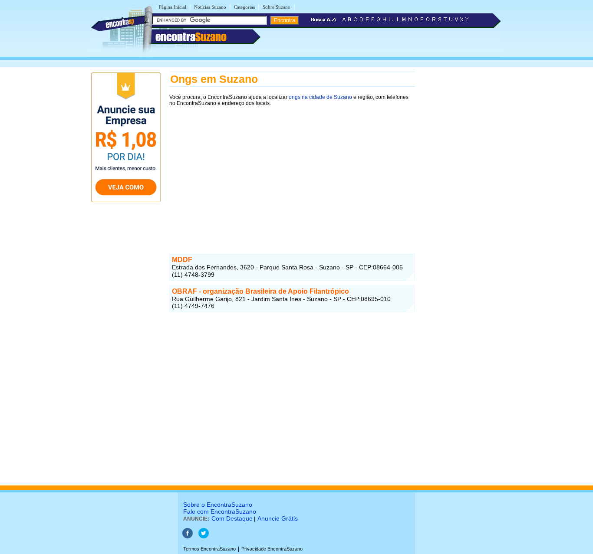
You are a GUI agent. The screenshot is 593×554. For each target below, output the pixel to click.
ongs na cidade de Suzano (320, 97)
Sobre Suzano (276, 7)
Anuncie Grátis (277, 518)
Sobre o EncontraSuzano (217, 504)
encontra (191, 37)
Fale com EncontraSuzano (219, 511)
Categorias (244, 7)
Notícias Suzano (210, 7)
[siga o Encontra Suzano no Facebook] (187, 537)
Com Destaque (232, 518)
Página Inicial (172, 7)
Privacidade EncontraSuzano (272, 548)
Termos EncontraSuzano (209, 548)
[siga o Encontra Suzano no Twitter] (203, 537)
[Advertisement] (292, 172)
